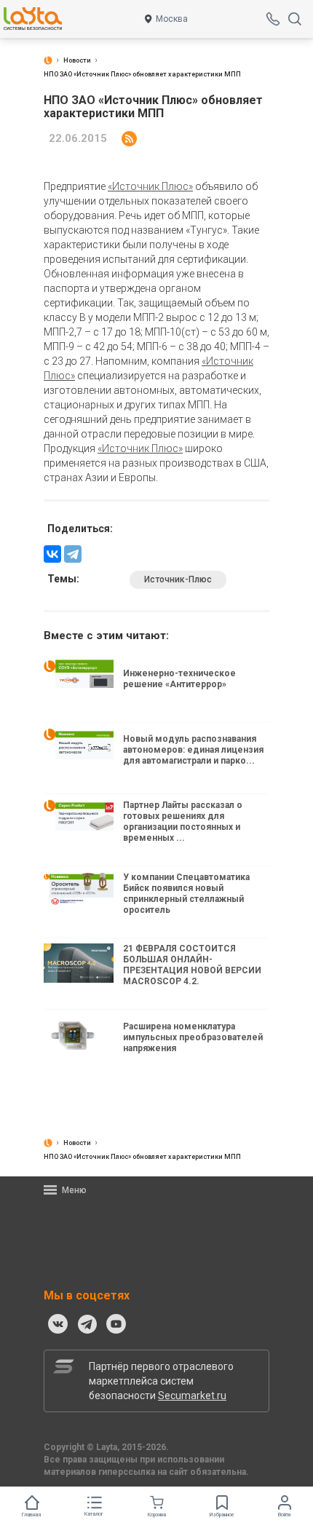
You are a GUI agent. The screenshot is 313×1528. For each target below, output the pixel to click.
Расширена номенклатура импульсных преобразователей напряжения (193, 1037)
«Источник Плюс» (150, 186)
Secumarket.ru (192, 1395)
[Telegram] (73, 554)
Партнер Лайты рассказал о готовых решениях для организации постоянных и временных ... (182, 821)
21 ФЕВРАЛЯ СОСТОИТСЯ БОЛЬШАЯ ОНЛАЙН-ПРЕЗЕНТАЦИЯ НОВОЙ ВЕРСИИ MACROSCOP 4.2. (192, 964)
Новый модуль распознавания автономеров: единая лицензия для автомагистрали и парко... (193, 750)
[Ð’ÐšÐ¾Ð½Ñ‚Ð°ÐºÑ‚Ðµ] (52, 554)
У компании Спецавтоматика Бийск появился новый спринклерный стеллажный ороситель (186, 893)
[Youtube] (116, 1324)
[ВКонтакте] (58, 1324)
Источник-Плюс (178, 579)
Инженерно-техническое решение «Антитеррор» (179, 678)
